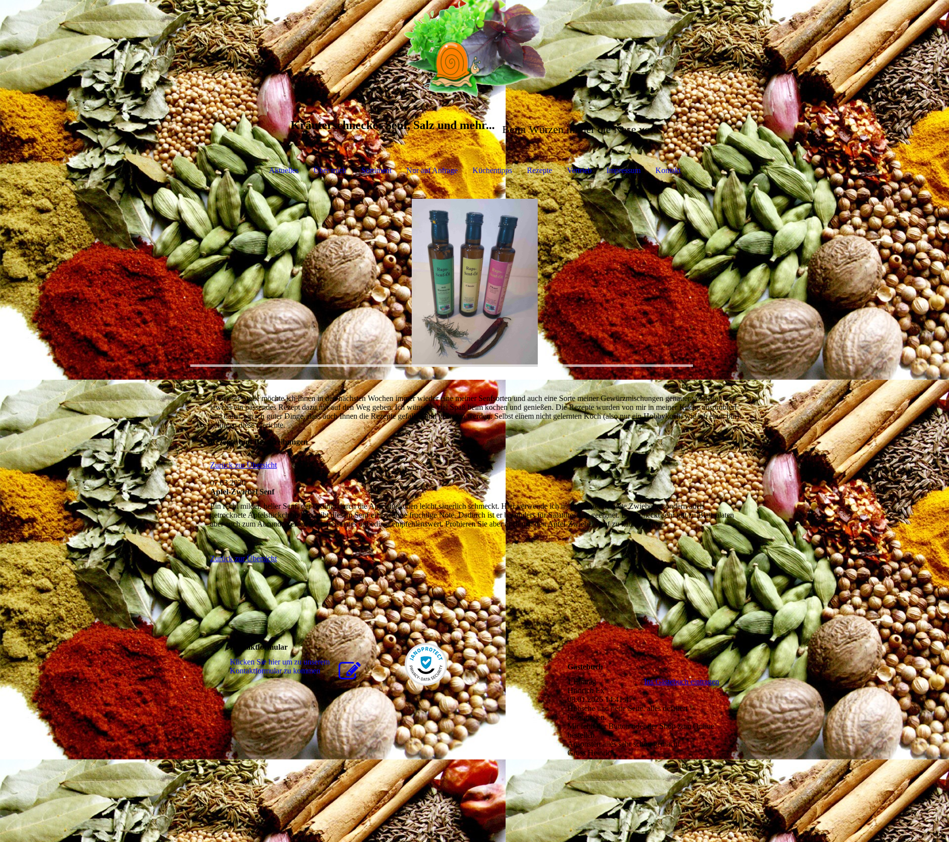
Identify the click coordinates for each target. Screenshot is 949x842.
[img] (474, 49)
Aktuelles (284, 170)
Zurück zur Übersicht (243, 465)
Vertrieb (579, 170)
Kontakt (668, 170)
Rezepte (539, 170)
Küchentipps (492, 170)
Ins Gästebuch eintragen (681, 681)
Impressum (623, 170)
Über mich (329, 170)
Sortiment (376, 170)
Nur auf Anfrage (432, 170)
